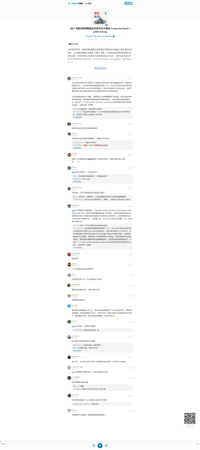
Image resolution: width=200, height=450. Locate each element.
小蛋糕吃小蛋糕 (77, 367)
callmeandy (76, 357)
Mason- (75, 167)
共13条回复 (77, 248)
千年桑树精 (76, 377)
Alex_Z (74, 410)
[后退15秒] (93, 445)
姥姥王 (74, 264)
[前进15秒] (106, 445)
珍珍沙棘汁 (76, 336)
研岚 (73, 274)
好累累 (74, 154)
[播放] (100, 445)
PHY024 (75, 295)
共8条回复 (77, 148)
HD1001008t (77, 78)
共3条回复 (77, 351)
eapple (74, 321)
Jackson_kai (76, 123)
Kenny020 (76, 205)
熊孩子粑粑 (76, 254)
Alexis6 (75, 305)
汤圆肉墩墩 (76, 285)
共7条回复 (76, 182)
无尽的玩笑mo (77, 188)
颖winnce (75, 395)
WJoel (74, 134)
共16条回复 (77, 117)
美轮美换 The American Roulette (99, 36)
